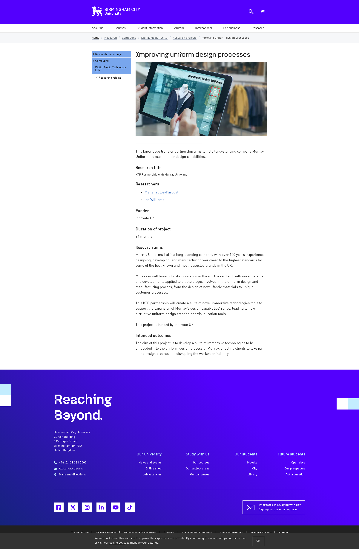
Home (95, 37)
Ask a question (295, 474)
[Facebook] (59, 507)
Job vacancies (152, 474)
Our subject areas (197, 468)
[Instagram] (87, 507)
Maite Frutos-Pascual (161, 192)
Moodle (252, 462)
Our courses (201, 462)
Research (110, 37)
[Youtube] (115, 507)
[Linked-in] (101, 507)
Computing (129, 37)
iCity (254, 468)
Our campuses (199, 474)
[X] (73, 507)
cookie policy (117, 542)
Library (252, 474)
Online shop (154, 468)
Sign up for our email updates (280, 507)
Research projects (185, 37)
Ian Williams (154, 200)
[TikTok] (130, 507)
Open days (298, 462)
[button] (97, 28)
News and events (150, 462)
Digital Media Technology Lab (110, 69)
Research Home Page (108, 54)
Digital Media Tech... (154, 37)
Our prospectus (294, 468)
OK (258, 540)
